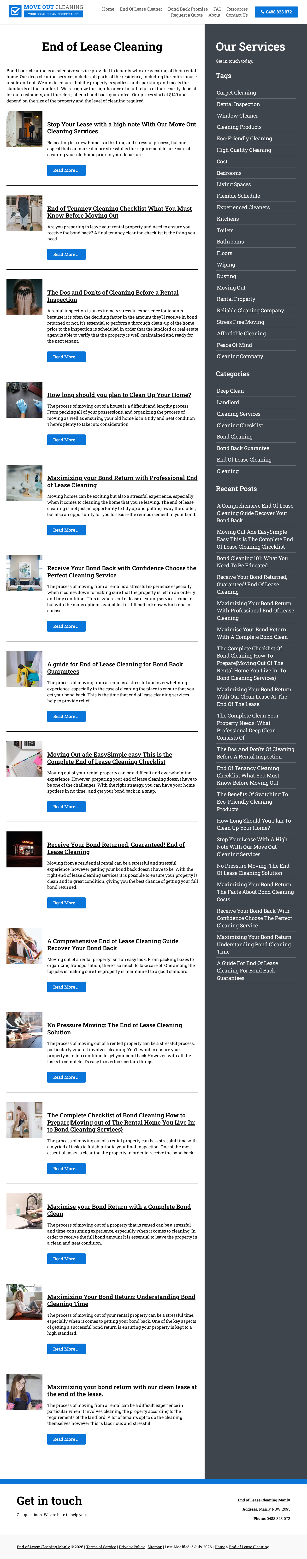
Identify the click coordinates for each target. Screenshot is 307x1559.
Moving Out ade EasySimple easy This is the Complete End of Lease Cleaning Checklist (109, 757)
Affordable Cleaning (241, 333)
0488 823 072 (278, 12)
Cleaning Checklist (240, 425)
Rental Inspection (238, 104)
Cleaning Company (240, 356)
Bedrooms (229, 172)
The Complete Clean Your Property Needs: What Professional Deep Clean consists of (248, 726)
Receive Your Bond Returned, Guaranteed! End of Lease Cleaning (116, 848)
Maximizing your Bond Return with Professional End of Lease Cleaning (122, 481)
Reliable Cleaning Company (250, 310)
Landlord (228, 402)
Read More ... (66, 170)
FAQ (217, 9)
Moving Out (231, 287)
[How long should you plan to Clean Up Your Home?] (24, 416)
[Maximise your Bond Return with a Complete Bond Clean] (24, 1228)
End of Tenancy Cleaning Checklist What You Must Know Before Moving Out (119, 211)
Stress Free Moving (240, 321)
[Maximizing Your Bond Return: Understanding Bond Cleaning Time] (24, 1318)
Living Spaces (234, 184)
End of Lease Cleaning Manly (43, 1546)
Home (108, 9)
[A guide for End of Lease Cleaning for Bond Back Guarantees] (24, 685)
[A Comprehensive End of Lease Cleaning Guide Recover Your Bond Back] (24, 962)
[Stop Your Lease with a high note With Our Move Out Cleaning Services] (24, 145)
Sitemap (155, 1546)
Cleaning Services (238, 413)
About (214, 15)
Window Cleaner (237, 115)
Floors (224, 252)
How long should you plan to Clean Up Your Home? (119, 395)
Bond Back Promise (188, 9)
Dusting (226, 276)
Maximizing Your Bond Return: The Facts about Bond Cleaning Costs (255, 892)
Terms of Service (101, 1546)
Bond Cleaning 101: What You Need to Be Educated (252, 562)
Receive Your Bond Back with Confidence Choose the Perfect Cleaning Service (121, 571)
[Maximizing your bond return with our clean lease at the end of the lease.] (24, 1408)
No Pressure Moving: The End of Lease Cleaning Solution (114, 1028)
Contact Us (237, 15)
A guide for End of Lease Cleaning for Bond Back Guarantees (115, 667)
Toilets (225, 230)
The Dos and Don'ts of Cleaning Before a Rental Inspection (113, 295)
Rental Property (236, 298)
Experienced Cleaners (243, 207)
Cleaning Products (239, 126)
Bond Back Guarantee (243, 448)
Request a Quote (187, 15)
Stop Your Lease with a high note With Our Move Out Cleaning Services (121, 127)
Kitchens (228, 218)
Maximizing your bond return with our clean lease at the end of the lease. (122, 1390)
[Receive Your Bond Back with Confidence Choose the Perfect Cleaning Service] (24, 589)
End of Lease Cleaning (244, 459)
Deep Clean (230, 390)
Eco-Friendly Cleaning (244, 138)
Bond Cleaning (235, 436)
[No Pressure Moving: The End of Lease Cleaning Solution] (24, 1046)
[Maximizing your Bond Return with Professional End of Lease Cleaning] (24, 499)
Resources (237, 9)
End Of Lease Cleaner (141, 9)
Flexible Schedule (238, 195)
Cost (222, 161)
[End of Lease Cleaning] (46, 16)
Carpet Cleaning (236, 92)
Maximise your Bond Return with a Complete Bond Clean (119, 1210)
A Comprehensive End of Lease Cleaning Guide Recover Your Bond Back (112, 944)
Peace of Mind (234, 344)
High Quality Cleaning (244, 149)
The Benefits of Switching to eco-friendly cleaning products (252, 801)
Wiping (226, 264)
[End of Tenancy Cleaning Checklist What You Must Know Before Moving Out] (24, 229)
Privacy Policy (132, 1546)
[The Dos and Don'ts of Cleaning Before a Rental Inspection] (24, 313)
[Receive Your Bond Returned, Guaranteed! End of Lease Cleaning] (24, 866)
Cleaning (228, 471)
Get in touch (228, 61)
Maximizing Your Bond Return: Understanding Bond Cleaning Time (121, 1300)
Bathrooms (230, 241)
